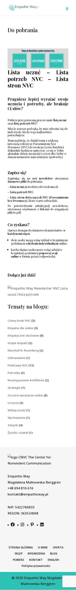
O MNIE (43, 547)
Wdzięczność (17, 410)
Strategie (14, 388)
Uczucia (13, 403)
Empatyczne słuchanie (23, 335)
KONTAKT (36, 560)
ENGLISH (53, 560)
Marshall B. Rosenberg (23, 350)
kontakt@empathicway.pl (28, 494)
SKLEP (18, 553)
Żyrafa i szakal (18, 432)
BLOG (53, 553)
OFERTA (58, 547)
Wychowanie (16, 418)
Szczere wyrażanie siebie (25, 395)
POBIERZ (18, 560)
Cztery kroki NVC (19, 320)
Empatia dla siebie (20, 328)
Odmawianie (16, 358)
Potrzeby (14, 373)
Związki (13, 425)
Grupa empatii (18, 343)
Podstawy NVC (18, 365)
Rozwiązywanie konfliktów (26, 380)
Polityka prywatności (36, 566)
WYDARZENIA (36, 553)
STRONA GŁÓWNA (21, 547)
